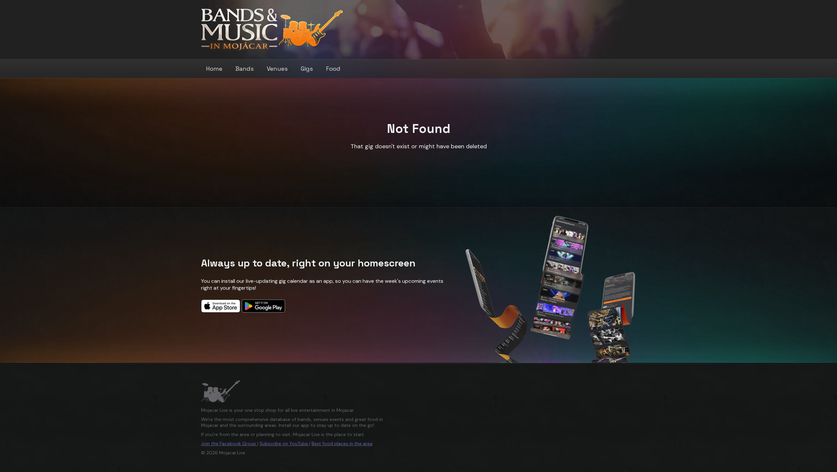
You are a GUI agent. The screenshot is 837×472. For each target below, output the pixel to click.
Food (333, 68)
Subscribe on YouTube (284, 443)
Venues (277, 68)
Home (214, 68)
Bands (244, 68)
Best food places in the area (342, 443)
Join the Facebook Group (229, 443)
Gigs (307, 68)
